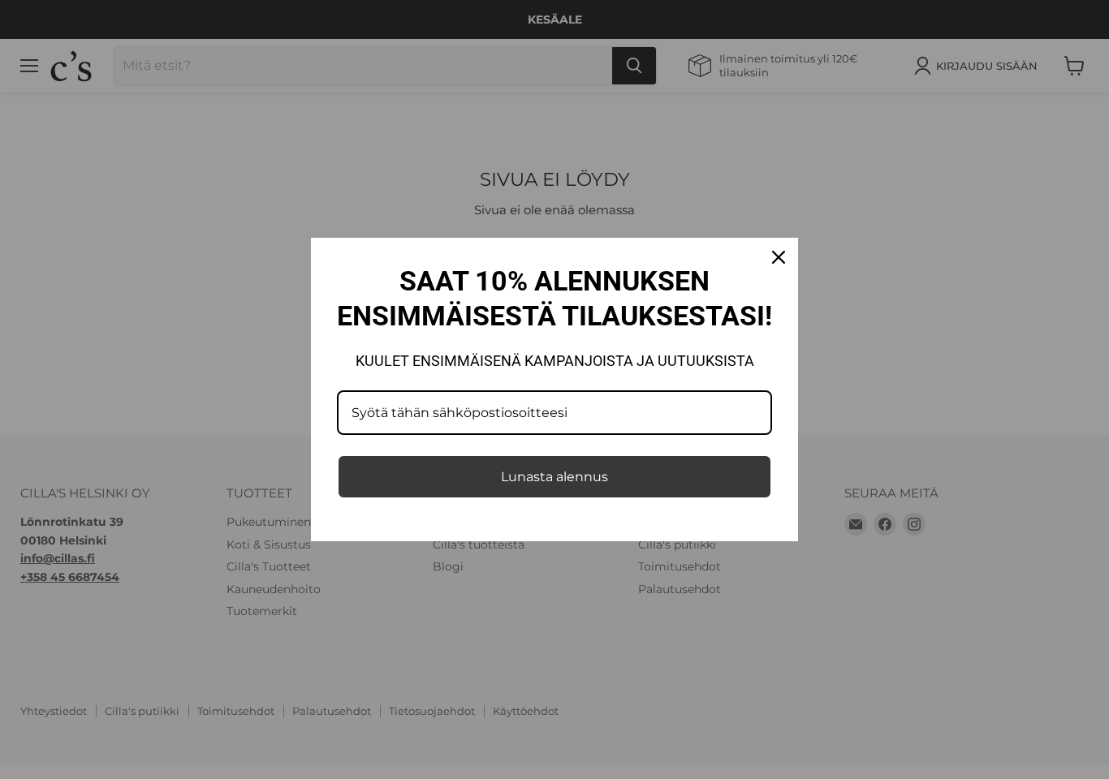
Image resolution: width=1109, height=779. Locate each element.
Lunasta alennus (554, 476)
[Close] (778, 257)
